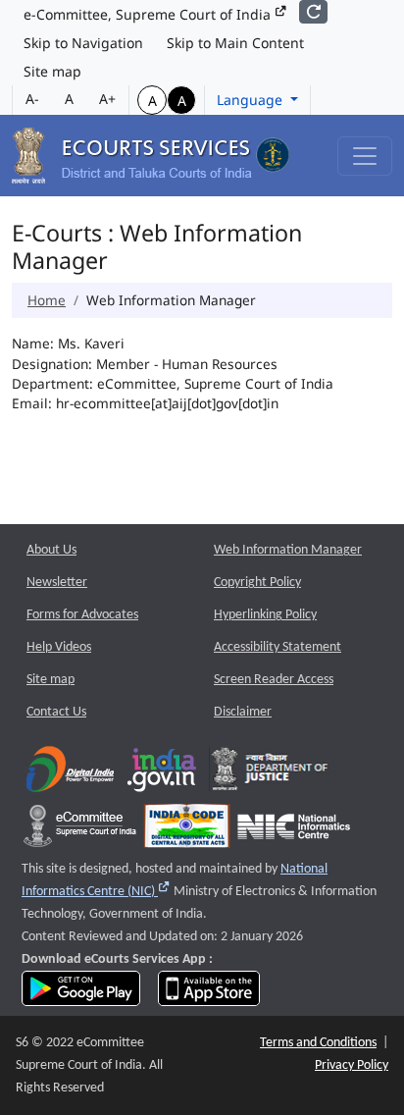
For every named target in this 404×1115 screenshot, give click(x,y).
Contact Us (56, 712)
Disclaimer (243, 712)
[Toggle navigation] (364, 156)
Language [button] (251, 99)
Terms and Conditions (318, 1042)
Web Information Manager (288, 550)
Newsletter (56, 582)
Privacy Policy (351, 1065)
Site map (52, 71)
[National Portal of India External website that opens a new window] (163, 774)
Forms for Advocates (82, 615)
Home (46, 300)
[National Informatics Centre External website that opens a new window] (293, 830)
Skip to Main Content (235, 42)
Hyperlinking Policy (265, 615)
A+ (107, 98)
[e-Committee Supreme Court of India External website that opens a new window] (80, 830)
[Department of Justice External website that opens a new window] (270, 774)
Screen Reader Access (273, 679)
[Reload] (313, 12)
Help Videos (58, 647)
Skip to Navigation (83, 42)
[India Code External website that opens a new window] (186, 830)
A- (32, 98)
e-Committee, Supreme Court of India (149, 14)
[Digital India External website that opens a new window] (70, 774)
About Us (51, 550)
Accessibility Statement (277, 647)
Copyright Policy (257, 582)
